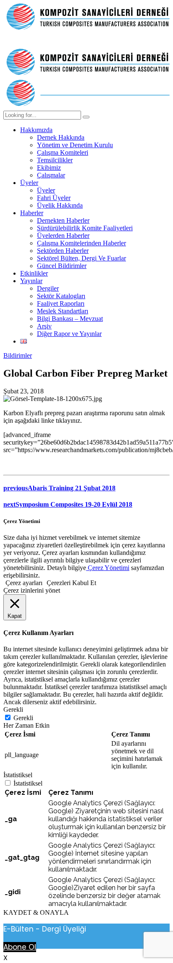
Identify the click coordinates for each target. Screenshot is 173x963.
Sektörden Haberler (63, 250)
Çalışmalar (51, 175)
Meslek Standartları (62, 311)
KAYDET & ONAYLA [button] (36, 912)
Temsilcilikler (55, 160)
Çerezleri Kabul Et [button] (71, 582)
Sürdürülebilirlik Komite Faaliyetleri (85, 228)
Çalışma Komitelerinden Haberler (81, 243)
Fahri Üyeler (54, 197)
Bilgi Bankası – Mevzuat (70, 318)
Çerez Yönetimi (107, 567)
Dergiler (48, 288)
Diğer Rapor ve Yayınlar (69, 333)
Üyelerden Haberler (63, 235)
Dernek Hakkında (60, 137)
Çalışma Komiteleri (62, 152)
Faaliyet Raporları (60, 303)
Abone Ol (19, 947)
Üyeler (29, 182)
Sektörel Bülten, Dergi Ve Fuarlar (81, 258)
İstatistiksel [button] (17, 774)
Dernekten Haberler (63, 220)
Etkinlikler (34, 273)
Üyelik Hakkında (60, 205)
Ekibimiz (49, 167)
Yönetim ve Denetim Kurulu (75, 144)
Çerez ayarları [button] (23, 582)
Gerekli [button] (13, 709)
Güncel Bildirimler (61, 265)
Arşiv (44, 326)
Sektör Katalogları (61, 295)
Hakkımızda (36, 129)
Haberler (31, 212)
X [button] (5, 958)
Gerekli (23, 717)
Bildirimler (17, 355)
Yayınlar (31, 280)
